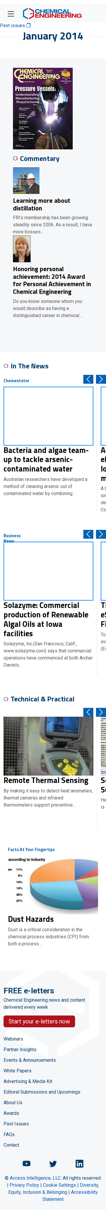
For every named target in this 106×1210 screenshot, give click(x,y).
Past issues (13, 25)
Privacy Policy (24, 1185)
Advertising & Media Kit (28, 1081)
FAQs (9, 1134)
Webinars (13, 1039)
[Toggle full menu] (11, 14)
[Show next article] (101, 379)
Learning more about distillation (41, 204)
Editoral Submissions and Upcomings (42, 1092)
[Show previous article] (88, 379)
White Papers (18, 1071)
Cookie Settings (59, 1185)
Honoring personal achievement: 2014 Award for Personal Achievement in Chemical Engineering (52, 280)
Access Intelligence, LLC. (36, 1178)
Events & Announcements (30, 1060)
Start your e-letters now (39, 1021)
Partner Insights (20, 1049)
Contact (11, 1145)
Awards (11, 1113)
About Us (13, 1102)
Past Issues (16, 1124)
